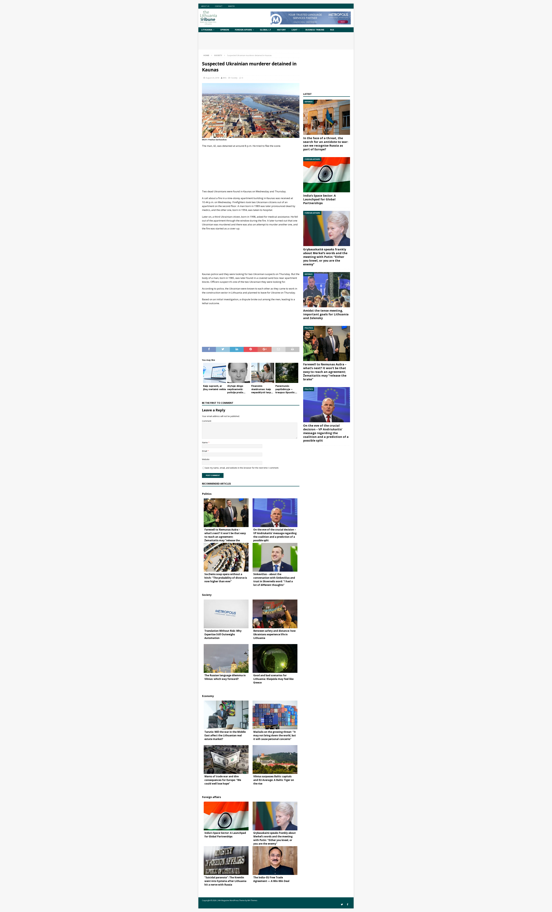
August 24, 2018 (212, 77)
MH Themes (252, 900)
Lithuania (206, 29)
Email (205, 451)
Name (205, 442)
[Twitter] (341, 904)
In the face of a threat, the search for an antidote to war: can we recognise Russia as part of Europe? (325, 143)
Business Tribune (314, 29)
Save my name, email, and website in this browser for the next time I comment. (242, 467)
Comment (206, 421)
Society (234, 77)
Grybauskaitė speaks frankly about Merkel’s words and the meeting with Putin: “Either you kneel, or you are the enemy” (325, 256)
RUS (332, 29)
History (281, 29)
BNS (225, 77)
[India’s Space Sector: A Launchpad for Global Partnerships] (326, 174)
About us (205, 6)
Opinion (224, 29)
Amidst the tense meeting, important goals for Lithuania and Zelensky (326, 314)
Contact (218, 6)
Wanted (231, 6)
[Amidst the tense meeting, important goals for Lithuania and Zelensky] (326, 289)
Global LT (265, 29)
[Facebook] (347, 904)
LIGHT (295, 29)
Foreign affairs (243, 29)
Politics (206, 493)
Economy (208, 696)
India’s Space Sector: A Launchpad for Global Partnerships (319, 199)
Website (205, 459)
